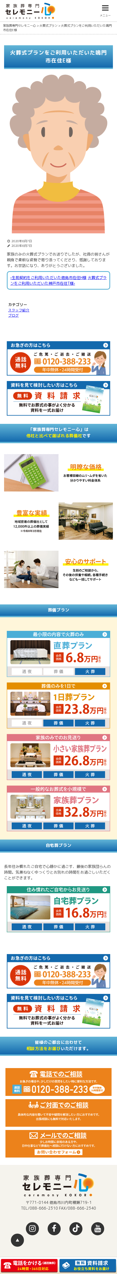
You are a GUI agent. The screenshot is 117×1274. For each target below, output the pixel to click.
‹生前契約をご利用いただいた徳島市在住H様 (48, 277)
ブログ (13, 315)
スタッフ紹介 (18, 310)
